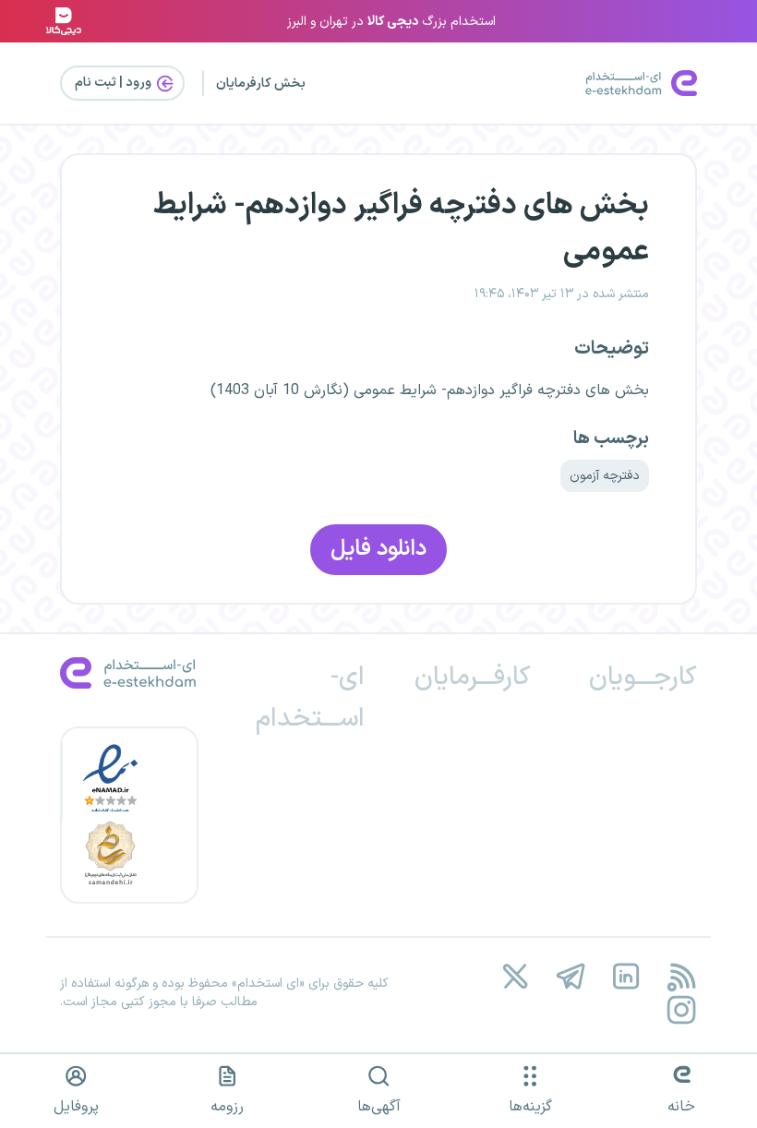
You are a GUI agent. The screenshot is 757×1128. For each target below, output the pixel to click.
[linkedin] (625, 977)
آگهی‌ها (379, 1107)
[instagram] (681, 1009)
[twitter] (515, 977)
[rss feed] (681, 977)
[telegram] (570, 977)
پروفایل (76, 1107)
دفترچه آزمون (605, 476)
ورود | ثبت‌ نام (114, 82)
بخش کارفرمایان (261, 83)
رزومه (227, 1107)
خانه (681, 1107)
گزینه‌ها (530, 1107)
